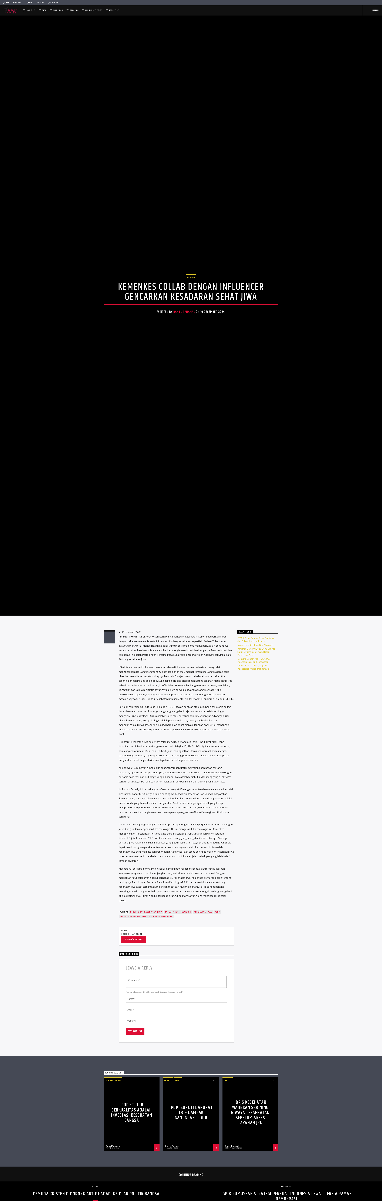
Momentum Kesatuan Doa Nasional (254, 708)
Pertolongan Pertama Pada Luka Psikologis (146, 980)
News (118, 1144)
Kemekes (186, 975)
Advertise (114, 10)
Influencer (171, 975)
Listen (375, 10)
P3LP (217, 975)
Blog (30, 2)
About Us (31, 10)
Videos (41, 2)
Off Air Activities (93, 10)
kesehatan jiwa (203, 975)
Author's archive (133, 1003)
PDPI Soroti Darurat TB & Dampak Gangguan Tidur (191, 1176)
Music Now (58, 10)
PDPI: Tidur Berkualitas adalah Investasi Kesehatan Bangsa (131, 1176)
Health (191, 306)
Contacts (53, 2)
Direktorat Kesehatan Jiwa (146, 975)
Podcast (19, 2)
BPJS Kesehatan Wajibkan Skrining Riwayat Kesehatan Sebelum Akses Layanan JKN (250, 1177)
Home (6, 2)
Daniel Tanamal (184, 341)
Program (74, 10)
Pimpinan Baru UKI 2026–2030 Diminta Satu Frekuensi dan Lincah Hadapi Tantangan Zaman (256, 715)
